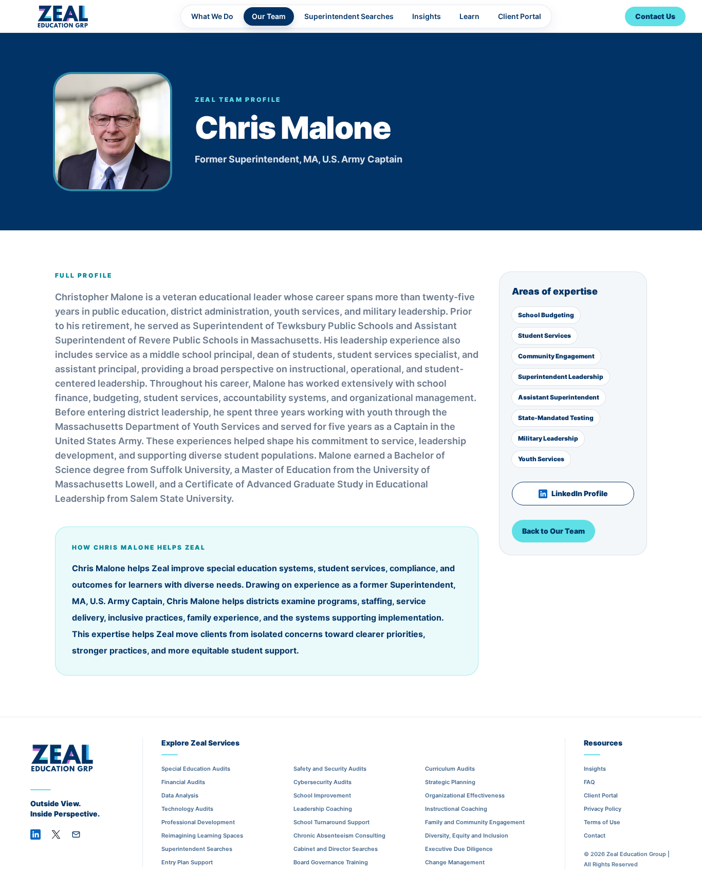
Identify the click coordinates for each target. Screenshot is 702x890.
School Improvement (322, 795)
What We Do (212, 16)
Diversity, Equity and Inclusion (466, 835)
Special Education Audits (195, 768)
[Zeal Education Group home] (61, 16)
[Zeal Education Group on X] (56, 834)
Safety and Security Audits (329, 768)
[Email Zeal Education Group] (76, 834)
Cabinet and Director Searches (335, 848)
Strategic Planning (450, 782)
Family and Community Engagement (475, 822)
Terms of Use (602, 822)
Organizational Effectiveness (465, 795)
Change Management (455, 862)
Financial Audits (183, 782)
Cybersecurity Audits (322, 782)
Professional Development (198, 822)
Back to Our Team (553, 530)
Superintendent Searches (349, 16)
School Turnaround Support (331, 822)
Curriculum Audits (450, 768)
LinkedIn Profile (579, 493)
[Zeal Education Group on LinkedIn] (35, 834)
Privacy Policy (602, 808)
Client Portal (519, 16)
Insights (426, 16)
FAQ (589, 782)
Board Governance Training (330, 862)
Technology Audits (187, 808)
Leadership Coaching (322, 808)
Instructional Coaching (456, 808)
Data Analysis (179, 795)
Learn (469, 16)
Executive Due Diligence (459, 848)
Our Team (269, 16)
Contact (594, 835)
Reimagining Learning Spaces (202, 835)
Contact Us (655, 16)
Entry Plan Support (187, 862)
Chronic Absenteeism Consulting (339, 835)
